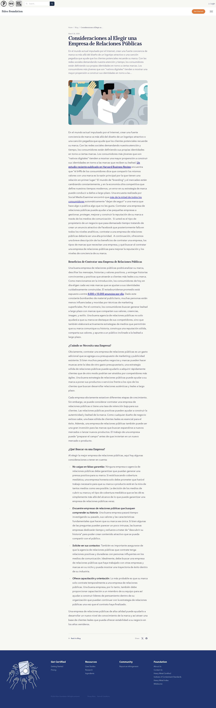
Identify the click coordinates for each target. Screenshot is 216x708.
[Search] (52, 4)
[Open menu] (211, 11)
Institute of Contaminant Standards (167, 677)
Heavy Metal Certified (162, 673)
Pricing (53, 670)
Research (89, 670)
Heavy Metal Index (161, 680)
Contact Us (158, 670)
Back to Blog (76, 638)
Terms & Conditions (103, 696)
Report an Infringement (128, 666)
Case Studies (90, 666)
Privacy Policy (92, 696)
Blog (76, 27)
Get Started (198, 11)
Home (70, 27)
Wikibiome (158, 684)
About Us (157, 666)
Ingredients (89, 673)
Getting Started (57, 666)
